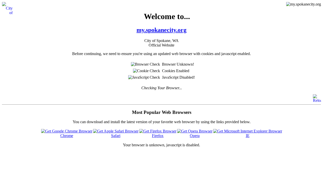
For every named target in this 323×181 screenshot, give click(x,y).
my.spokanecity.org (161, 30)
